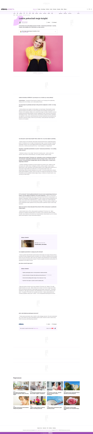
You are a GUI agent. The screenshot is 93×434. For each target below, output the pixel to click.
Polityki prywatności (42, 430)
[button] (43, 9)
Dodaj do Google (30, 32)
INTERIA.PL (57, 430)
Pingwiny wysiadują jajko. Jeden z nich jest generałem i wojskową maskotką (35, 272)
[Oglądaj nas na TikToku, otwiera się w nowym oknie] (55, 328)
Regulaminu (36, 430)
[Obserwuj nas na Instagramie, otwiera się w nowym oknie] (54, 328)
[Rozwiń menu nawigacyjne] (91, 9)
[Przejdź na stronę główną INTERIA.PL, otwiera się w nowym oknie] (4, 9)
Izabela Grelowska (25, 21)
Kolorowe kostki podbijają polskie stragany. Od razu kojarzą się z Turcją (34, 277)
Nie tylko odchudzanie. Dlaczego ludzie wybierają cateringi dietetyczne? (34, 275)
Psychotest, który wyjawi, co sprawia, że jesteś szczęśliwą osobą (33, 280)
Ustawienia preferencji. (48, 430)
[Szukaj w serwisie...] (87, 9)
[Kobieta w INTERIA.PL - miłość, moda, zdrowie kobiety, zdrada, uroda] (11, 9)
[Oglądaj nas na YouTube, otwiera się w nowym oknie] (52, 328)
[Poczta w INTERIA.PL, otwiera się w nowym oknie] (89, 9)
